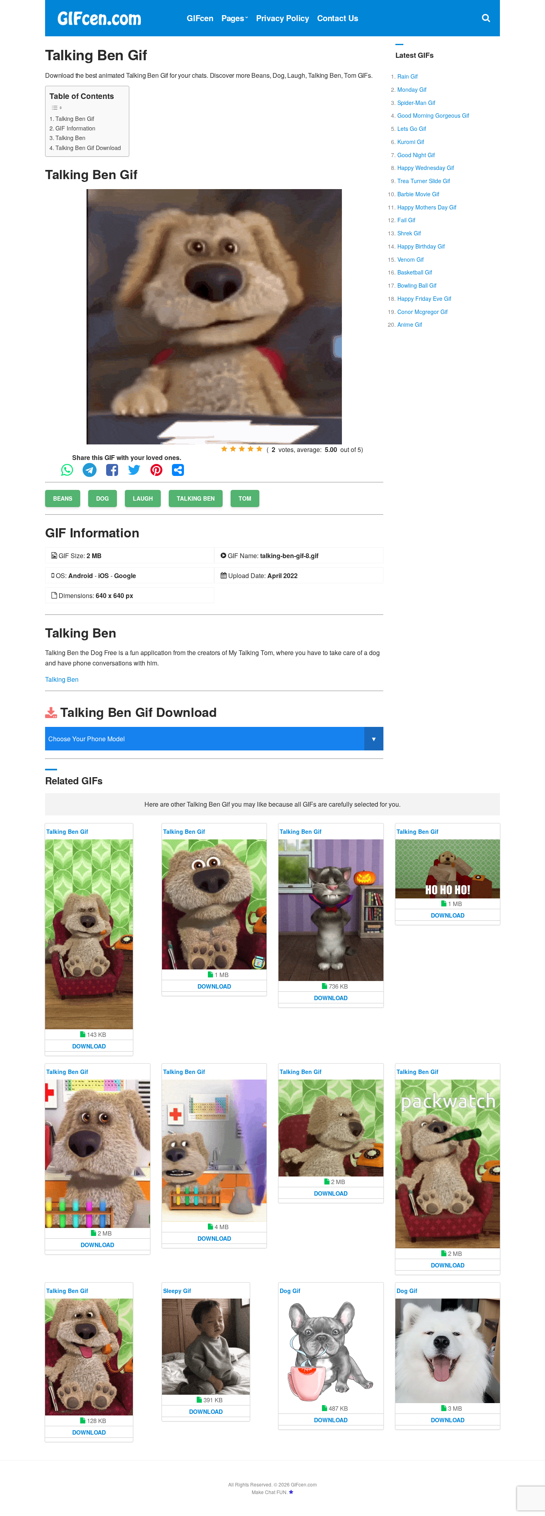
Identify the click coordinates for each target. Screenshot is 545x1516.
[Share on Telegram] (94, 473)
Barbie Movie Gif (418, 194)
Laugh (143, 498)
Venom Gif (410, 259)
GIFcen (200, 18)
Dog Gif (290, 1291)
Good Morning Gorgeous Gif (433, 115)
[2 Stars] (233, 449)
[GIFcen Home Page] (99, 17)
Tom (245, 498)
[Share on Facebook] (116, 473)
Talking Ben (70, 137)
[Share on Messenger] (182, 473)
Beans (62, 498)
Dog (102, 498)
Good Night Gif (416, 155)
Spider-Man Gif (416, 103)
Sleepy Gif (177, 1291)
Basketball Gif (414, 272)
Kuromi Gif (410, 142)
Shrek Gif (409, 233)
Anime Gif (409, 324)
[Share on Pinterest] (160, 473)
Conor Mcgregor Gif (422, 312)
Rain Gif (407, 76)
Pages (232, 18)
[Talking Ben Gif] (214, 315)
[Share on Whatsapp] (71, 473)
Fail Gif (406, 220)
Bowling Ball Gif (416, 285)
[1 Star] (224, 449)
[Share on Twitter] (138, 473)
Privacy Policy (282, 18)
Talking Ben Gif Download (88, 147)
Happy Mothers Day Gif (426, 207)
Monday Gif (412, 89)
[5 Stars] (259, 449)
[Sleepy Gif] (206, 1347)
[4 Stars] (251, 449)
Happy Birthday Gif (421, 246)
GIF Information (75, 128)
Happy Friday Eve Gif (424, 298)
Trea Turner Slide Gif (423, 181)
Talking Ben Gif (74, 118)
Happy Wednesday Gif (425, 168)
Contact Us (337, 18)
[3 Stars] (242, 449)
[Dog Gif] (330, 1351)
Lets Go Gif (411, 128)
